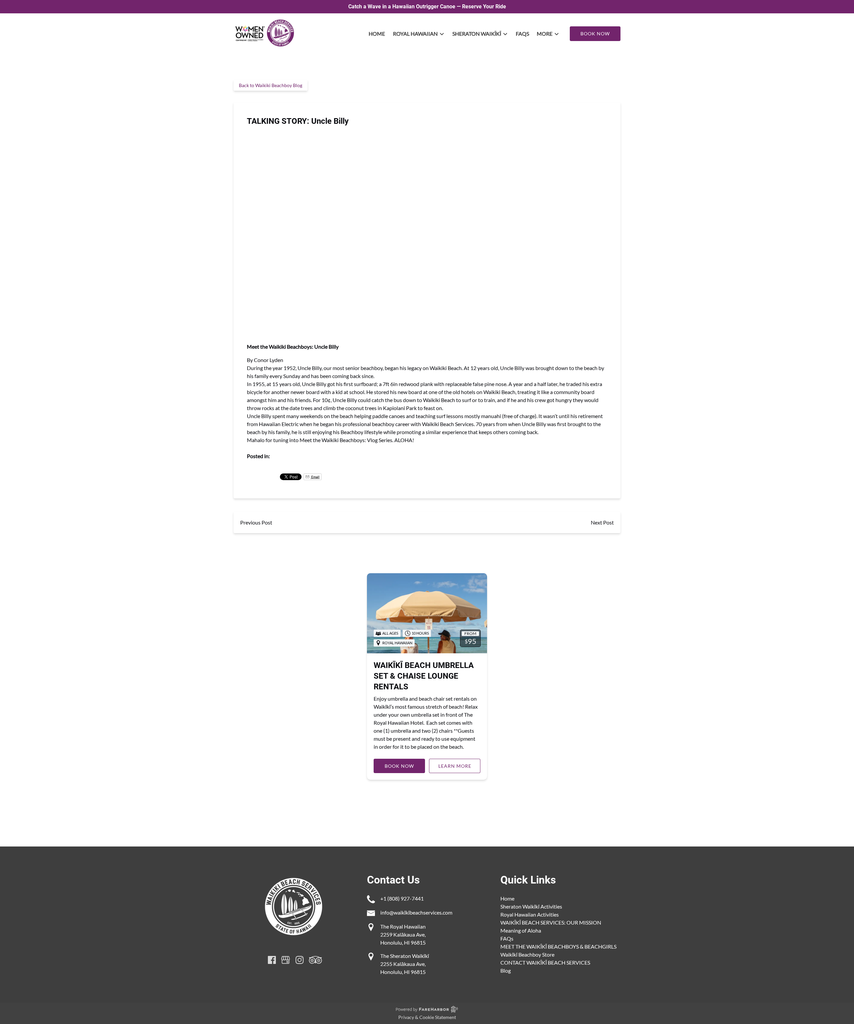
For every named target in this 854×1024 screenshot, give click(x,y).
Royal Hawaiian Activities (529, 914)
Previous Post (256, 522)
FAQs (522, 33)
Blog (505, 970)
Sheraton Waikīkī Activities (531, 906)
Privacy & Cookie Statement (427, 1017)
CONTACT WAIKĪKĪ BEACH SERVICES (545, 962)
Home (377, 33)
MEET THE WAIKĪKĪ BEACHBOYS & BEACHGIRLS (558, 946)
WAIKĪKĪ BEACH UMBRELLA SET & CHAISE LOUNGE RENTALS (424, 676)
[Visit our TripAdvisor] (315, 960)
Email (315, 477)
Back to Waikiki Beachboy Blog (270, 85)
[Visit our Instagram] (300, 960)
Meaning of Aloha (520, 930)
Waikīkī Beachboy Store (527, 954)
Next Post (602, 522)
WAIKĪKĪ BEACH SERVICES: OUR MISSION (550, 922)
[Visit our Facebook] (272, 960)
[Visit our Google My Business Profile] (285, 960)
